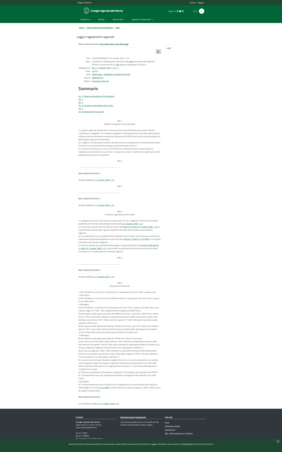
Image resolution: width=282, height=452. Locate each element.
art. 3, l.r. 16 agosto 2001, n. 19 (101, 276)
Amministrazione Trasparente (133, 417)
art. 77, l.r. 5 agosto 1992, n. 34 (101, 180)
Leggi (169, 47)
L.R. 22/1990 (103, 387)
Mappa (200, 2)
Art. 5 (80, 108)
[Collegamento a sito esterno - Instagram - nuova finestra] (182, 11)
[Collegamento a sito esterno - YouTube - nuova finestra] (180, 11)
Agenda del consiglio (172, 426)
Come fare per (170, 429)
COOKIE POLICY (188, 444)
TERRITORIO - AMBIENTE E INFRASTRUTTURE (111, 74)
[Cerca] (201, 11)
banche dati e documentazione (100, 27)
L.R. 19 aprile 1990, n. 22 (132, 223)
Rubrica (193, 2)
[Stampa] (158, 51)
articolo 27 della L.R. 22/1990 (136, 239)
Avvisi (167, 422)
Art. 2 (80, 99)
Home (81, 27)
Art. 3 (80, 102)
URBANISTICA (97, 77)
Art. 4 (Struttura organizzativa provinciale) (95, 105)
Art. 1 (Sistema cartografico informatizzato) (96, 96)
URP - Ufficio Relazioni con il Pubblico (179, 433)
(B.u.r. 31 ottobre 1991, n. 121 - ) (105, 67)
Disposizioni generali (100, 81)
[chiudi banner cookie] (278, 441)
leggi (118, 27)
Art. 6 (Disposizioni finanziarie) (91, 111)
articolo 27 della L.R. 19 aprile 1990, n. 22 (140, 226)
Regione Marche (84, 2)
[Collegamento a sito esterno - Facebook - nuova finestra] (177, 11)
